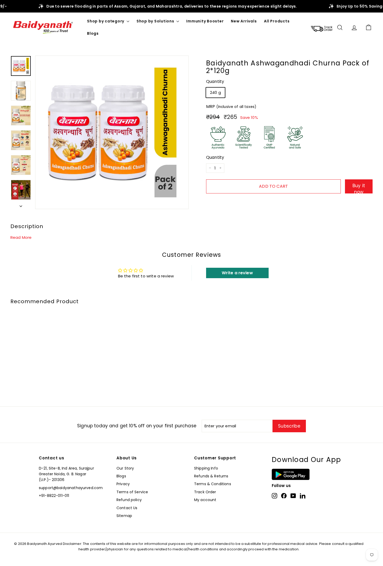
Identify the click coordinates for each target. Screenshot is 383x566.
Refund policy (129, 499)
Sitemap (124, 515)
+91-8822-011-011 (54, 495)
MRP (231, 106)
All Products (276, 21)
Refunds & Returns (211, 476)
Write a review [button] (237, 273)
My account (205, 499)
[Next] (20, 204)
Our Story (125, 468)
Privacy (123, 483)
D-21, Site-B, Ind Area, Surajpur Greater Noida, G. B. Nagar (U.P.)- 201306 (66, 474)
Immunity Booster (205, 21)
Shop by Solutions (156, 21)
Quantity (215, 81)
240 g (215, 92)
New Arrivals (244, 21)
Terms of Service (132, 492)
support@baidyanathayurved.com (71, 487)
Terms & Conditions (212, 483)
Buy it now (359, 187)
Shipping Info (206, 468)
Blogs (93, 33)
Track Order (205, 492)
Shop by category (106, 21)
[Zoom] (111, 132)
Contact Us (127, 507)
